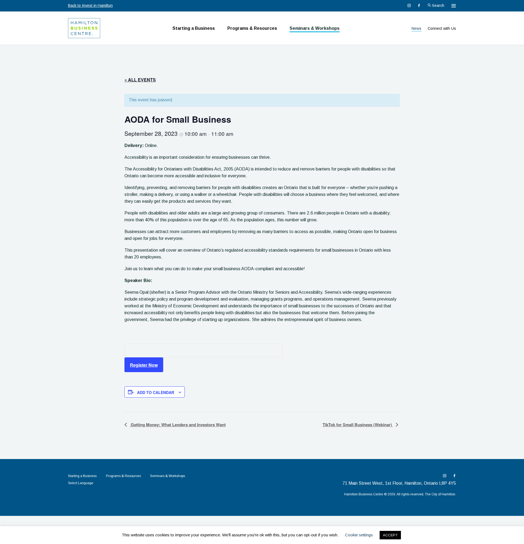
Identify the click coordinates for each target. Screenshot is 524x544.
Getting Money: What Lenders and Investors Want (178, 425)
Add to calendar (155, 392)
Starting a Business (193, 28)
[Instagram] (409, 5)
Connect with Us (442, 28)
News (416, 28)
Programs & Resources (252, 28)
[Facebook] (419, 5)
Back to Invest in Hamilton (90, 5)
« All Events (140, 80)
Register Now (144, 365)
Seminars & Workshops (315, 28)
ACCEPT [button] (390, 535)
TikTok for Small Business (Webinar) (358, 425)
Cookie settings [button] (359, 535)
